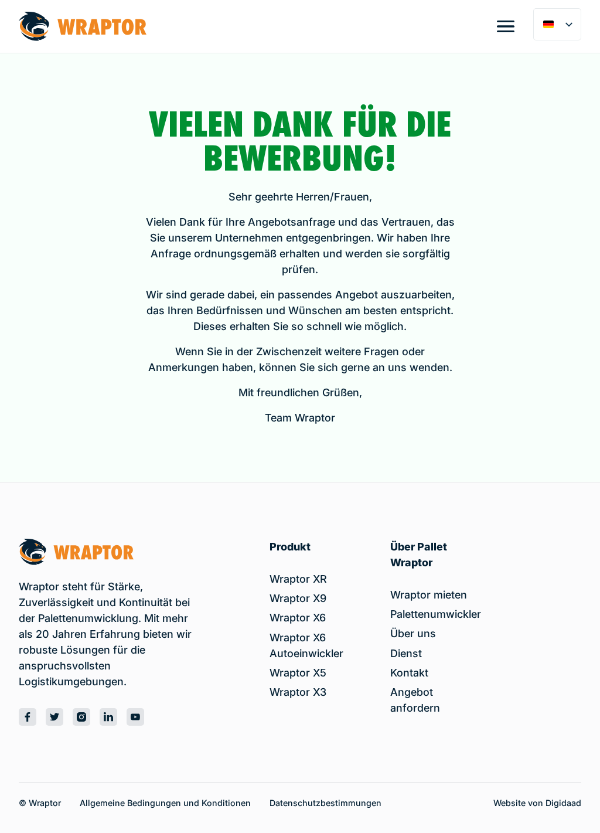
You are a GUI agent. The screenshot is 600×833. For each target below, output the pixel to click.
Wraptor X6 (298, 617)
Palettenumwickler (435, 614)
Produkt (290, 546)
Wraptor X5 (298, 673)
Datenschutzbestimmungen (325, 803)
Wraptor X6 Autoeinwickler (306, 645)
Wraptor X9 (298, 598)
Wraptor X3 (298, 692)
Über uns (413, 633)
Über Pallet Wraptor (418, 554)
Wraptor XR (298, 579)
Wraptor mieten (428, 595)
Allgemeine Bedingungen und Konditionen (165, 803)
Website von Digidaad (537, 803)
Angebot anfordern (415, 700)
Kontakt (409, 673)
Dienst (406, 653)
